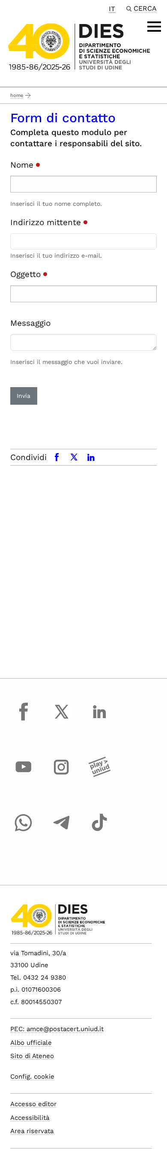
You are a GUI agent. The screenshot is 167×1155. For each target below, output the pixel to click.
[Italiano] (79, 46)
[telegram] (61, 830)
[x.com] (61, 719)
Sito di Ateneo (32, 1056)
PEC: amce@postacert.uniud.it (57, 1029)
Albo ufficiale (31, 1043)
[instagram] (61, 775)
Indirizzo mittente (47, 222)
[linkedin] (99, 719)
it (112, 9)
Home (16, 95)
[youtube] (23, 775)
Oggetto (26, 274)
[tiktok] (99, 830)
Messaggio (30, 323)
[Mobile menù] (154, 26)
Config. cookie (32, 1076)
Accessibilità (29, 1118)
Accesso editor (33, 1104)
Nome (23, 165)
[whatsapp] (23, 830)
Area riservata (32, 1131)
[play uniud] (99, 775)
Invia (23, 395)
